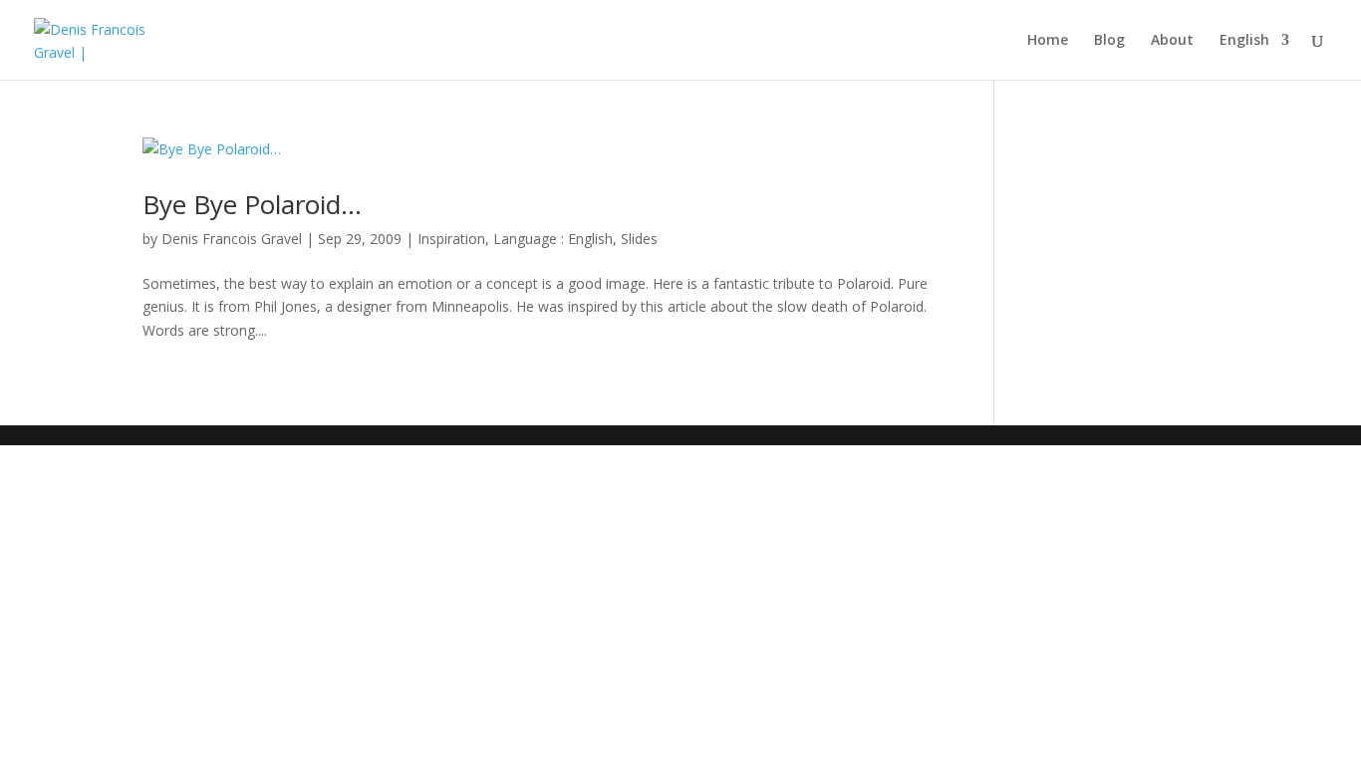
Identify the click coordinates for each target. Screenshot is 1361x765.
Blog (1109, 41)
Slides (639, 238)
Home (1047, 41)
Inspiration (451, 238)
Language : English (553, 238)
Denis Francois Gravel (231, 238)
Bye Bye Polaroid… (252, 204)
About (1172, 41)
